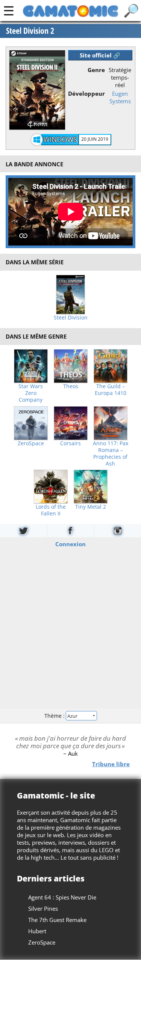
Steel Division (71, 317)
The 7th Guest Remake (57, 920)
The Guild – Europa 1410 (110, 389)
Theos (70, 386)
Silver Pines (43, 908)
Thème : (55, 715)
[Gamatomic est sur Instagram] (117, 530)
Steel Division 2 (30, 31)
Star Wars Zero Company (30, 393)
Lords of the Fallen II (51, 510)
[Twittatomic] (23, 530)
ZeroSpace (31, 443)
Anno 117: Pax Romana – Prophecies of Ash (110, 453)
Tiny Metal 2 (90, 506)
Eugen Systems (120, 97)
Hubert (37, 931)
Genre (96, 70)
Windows (60, 139)
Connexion (70, 543)
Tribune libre (111, 763)
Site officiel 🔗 (100, 55)
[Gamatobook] (70, 530)
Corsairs (70, 443)
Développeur (86, 93)
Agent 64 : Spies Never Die (62, 897)
